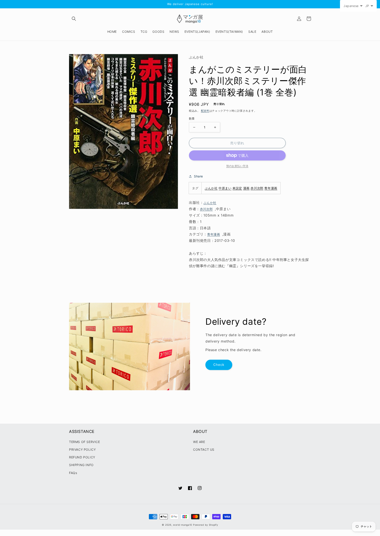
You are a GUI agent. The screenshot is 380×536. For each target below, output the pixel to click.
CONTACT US (203, 449)
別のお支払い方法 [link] (237, 166)
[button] (74, 19)
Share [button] (198, 176)
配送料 (205, 110)
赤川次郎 (256, 188)
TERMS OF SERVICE (84, 442)
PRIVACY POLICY (82, 449)
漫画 (246, 188)
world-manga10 (182, 524)
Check (218, 365)
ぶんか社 (211, 188)
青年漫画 (270, 188)
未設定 (237, 188)
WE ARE (199, 442)
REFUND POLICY (82, 457)
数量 (192, 118)
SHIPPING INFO (81, 465)
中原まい (225, 188)
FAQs (73, 473)
